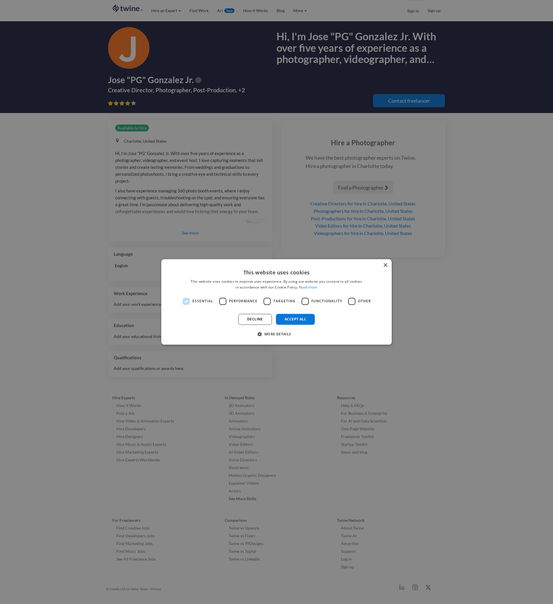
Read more (308, 287)
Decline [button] (255, 319)
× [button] (385, 265)
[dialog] (276, 302)
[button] (276, 334)
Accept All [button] (295, 319)
